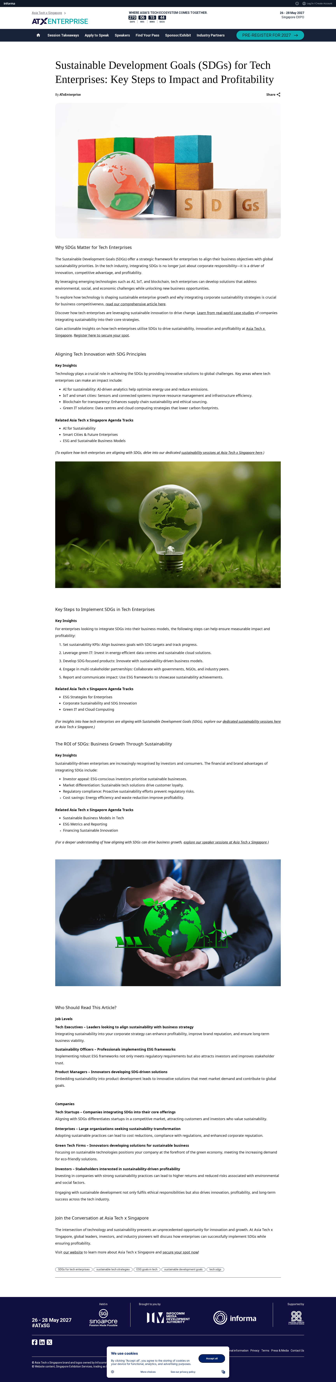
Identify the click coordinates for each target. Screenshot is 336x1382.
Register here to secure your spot (101, 335)
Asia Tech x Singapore (47, 13)
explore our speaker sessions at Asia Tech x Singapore (225, 842)
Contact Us (297, 1350)
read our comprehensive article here (135, 304)
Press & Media (280, 1350)
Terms (265, 1350)
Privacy (254, 1350)
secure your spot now (180, 1252)
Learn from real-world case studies (225, 312)
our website (73, 1252)
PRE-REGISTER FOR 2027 (266, 35)
